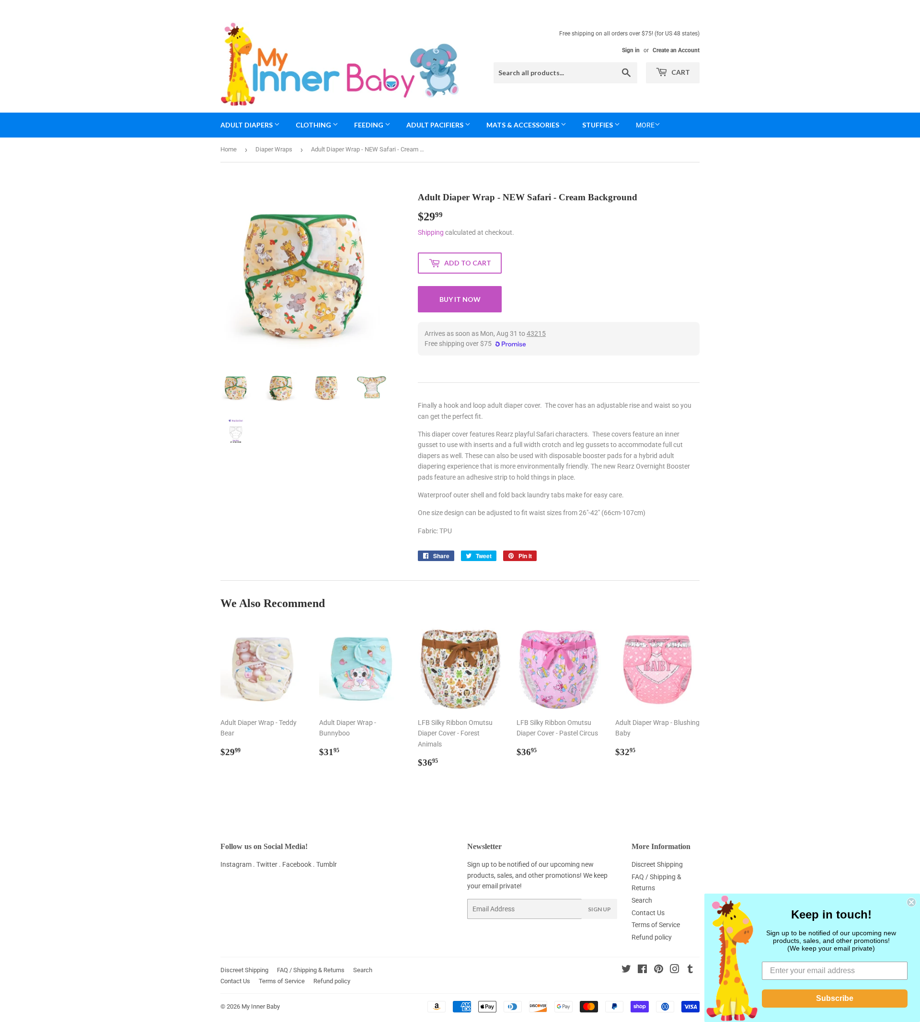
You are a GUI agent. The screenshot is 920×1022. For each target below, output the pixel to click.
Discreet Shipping (657, 864)
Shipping (431, 232)
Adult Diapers (247, 125)
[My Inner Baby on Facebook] (642, 970)
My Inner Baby (261, 1006)
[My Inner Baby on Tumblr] (690, 970)
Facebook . (299, 864)
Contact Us (648, 913)
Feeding (369, 125)
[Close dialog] (911, 902)
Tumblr (326, 864)
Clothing (314, 125)
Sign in (631, 50)
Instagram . (238, 864)
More (645, 125)
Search (642, 900)
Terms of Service (656, 925)
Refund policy (652, 937)
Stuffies (598, 125)
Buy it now (460, 299)
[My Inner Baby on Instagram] (674, 970)
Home (228, 149)
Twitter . (269, 864)
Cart (680, 72)
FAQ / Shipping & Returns (311, 970)
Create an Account (676, 50)
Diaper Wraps (273, 149)
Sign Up (599, 909)
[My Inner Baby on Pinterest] (659, 970)
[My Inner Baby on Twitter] (626, 970)
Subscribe (834, 998)
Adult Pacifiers (435, 125)
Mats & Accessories (523, 125)
